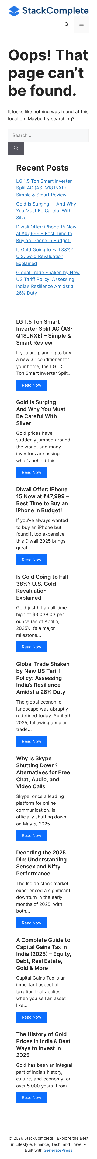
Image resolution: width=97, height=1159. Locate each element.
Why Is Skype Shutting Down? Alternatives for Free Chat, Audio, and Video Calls (43, 772)
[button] (66, 24)
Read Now (31, 385)
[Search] (16, 148)
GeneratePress (58, 1150)
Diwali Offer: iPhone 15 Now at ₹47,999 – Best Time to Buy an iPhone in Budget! (46, 233)
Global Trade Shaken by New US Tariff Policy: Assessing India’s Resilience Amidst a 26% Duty (43, 678)
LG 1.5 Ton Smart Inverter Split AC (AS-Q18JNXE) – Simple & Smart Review (44, 187)
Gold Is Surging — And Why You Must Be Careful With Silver (46, 210)
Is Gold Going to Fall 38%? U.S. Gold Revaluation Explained (44, 256)
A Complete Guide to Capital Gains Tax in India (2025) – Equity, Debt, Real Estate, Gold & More (43, 954)
